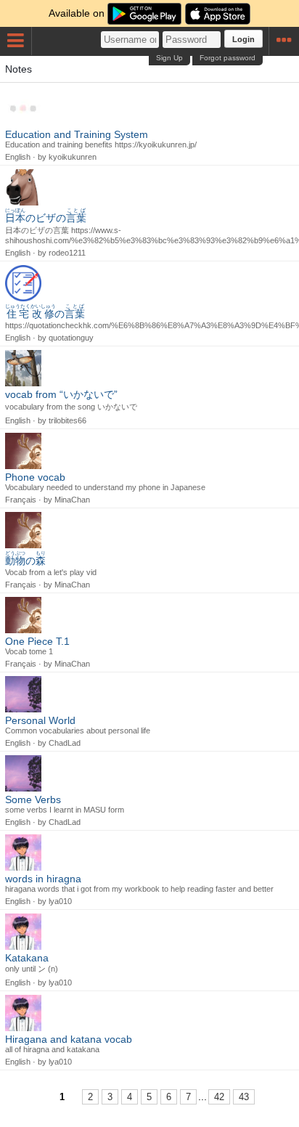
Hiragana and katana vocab (68, 1039)
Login (243, 39)
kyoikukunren (73, 156)
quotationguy (71, 337)
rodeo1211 (67, 252)
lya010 (60, 901)
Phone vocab (35, 477)
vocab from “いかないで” (61, 394)
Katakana (27, 958)
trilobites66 (67, 420)
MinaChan (72, 499)
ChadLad (65, 743)
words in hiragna (43, 878)
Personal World (40, 720)
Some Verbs (33, 799)
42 (219, 1096)
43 (244, 1096)
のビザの (45, 218)
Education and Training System (76, 134)
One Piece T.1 (37, 641)
